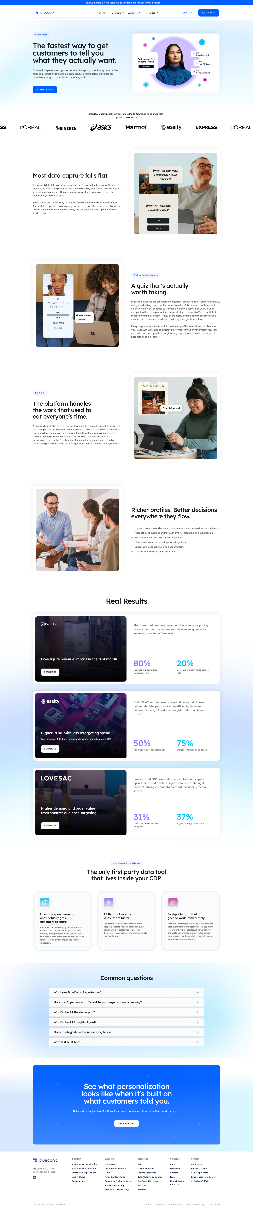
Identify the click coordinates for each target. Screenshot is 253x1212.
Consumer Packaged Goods (119, 1181)
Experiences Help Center (203, 1177)
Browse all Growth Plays (117, 1189)
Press (172, 1177)
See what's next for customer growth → (140, 2)
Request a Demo (199, 1168)
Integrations (78, 1181)
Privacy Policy (175, 1204)
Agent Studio (78, 1177)
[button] (102, 12)
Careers (174, 1172)
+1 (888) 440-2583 (199, 1181)
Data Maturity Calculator (149, 1177)
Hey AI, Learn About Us (177, 1183)
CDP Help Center (199, 1172)
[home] (57, 13)
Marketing (110, 1164)
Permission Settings (195, 1204)
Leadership (175, 1168)
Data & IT (110, 1172)
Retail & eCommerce (115, 1177)
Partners (141, 1189)
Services (141, 1185)
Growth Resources (146, 1172)
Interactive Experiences (84, 1172)
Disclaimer (160, 1204)
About (173, 1164)
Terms (148, 1204)
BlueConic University (147, 1181)
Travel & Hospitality (114, 1185)
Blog (139, 1164)
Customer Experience (115, 1168)
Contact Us (196, 1164)
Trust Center (214, 1204)
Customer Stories (145, 1168)
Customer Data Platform (84, 1168)
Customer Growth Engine (84, 1164)
